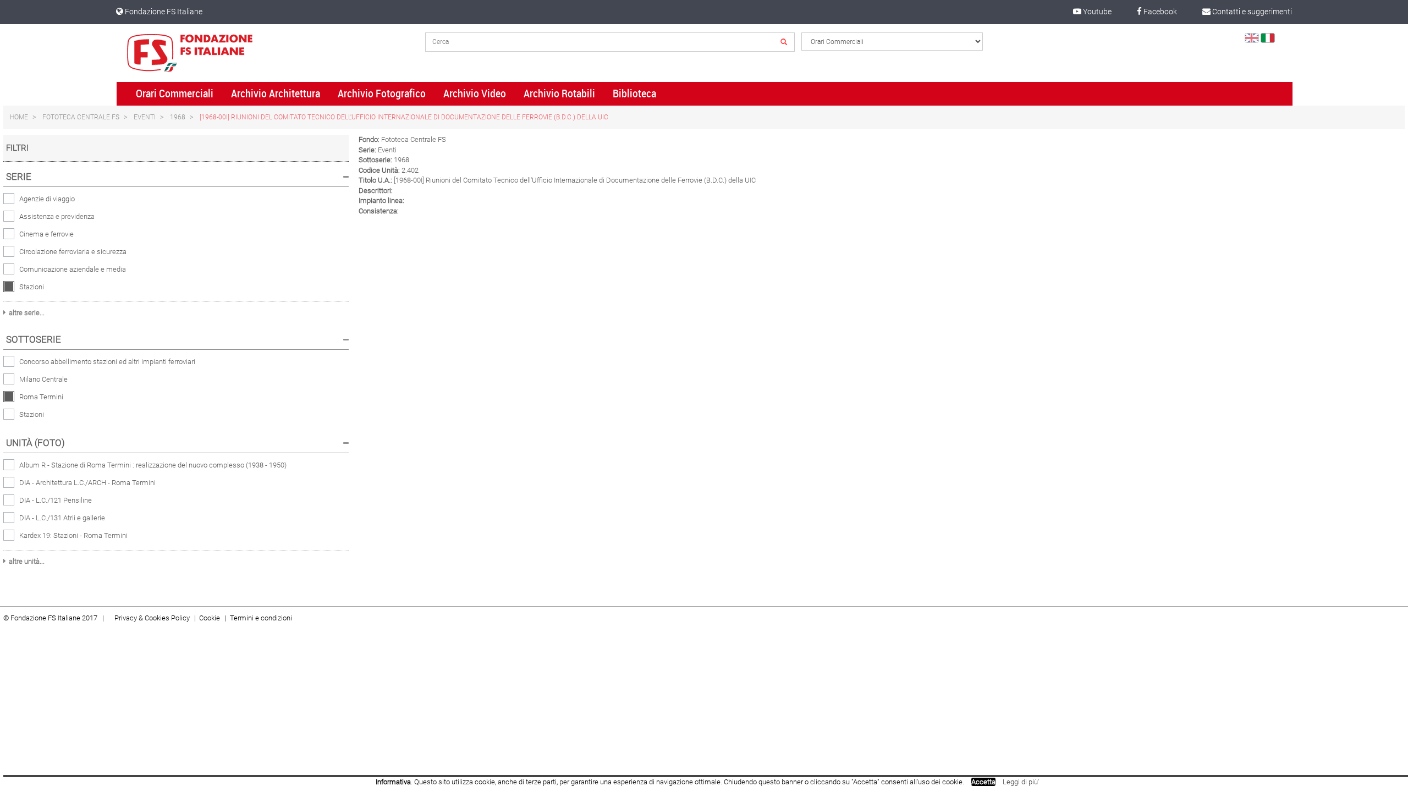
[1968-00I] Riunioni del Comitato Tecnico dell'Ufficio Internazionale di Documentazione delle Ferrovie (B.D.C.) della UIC (404, 117)
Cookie (210, 618)
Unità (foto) (35, 442)
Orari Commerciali (174, 93)
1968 (177, 117)
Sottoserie (33, 339)
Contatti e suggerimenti (1251, 11)
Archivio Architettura (275, 93)
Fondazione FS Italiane (162, 11)
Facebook (1159, 11)
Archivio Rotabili (559, 93)
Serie (18, 176)
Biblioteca (634, 93)
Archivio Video (474, 93)
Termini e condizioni (261, 618)
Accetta (983, 782)
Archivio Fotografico (382, 93)
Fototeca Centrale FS (80, 117)
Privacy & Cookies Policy (152, 618)
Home (19, 117)
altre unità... (27, 561)
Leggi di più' (1021, 782)
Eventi (145, 117)
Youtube (1096, 11)
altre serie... (27, 313)
